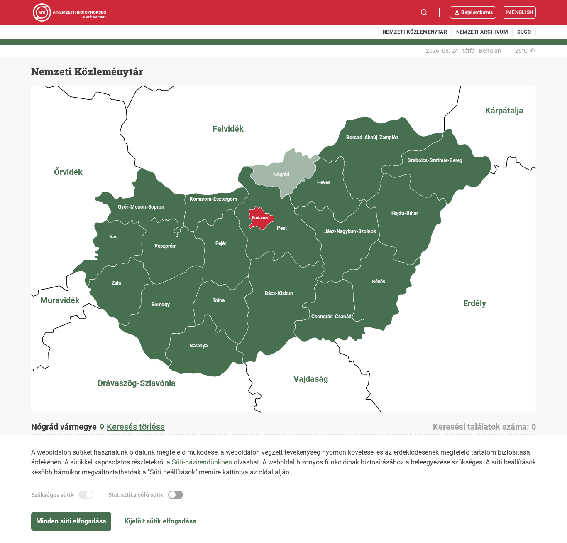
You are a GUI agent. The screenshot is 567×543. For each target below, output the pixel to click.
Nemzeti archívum (482, 32)
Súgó (524, 32)
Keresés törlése (136, 427)
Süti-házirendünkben (202, 462)
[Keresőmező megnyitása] (424, 12)
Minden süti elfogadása (71, 521)
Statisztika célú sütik (135, 495)
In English (519, 12)
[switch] (85, 495)
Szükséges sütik (52, 495)
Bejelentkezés (477, 12)
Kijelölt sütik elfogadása (160, 521)
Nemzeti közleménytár (415, 32)
